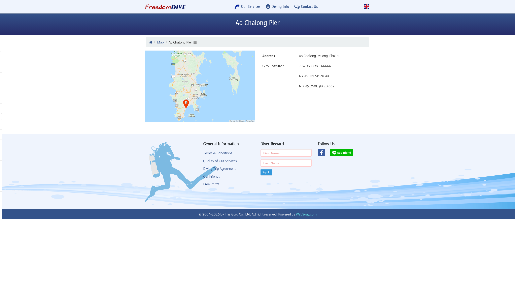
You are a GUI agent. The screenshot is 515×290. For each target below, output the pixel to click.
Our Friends (211, 176)
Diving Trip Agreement (219, 168)
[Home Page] (165, 7)
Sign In (266, 172)
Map (160, 42)
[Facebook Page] (324, 154)
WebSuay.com (306, 214)
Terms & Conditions (217, 152)
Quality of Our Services (220, 160)
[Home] (150, 42)
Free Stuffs (211, 183)
